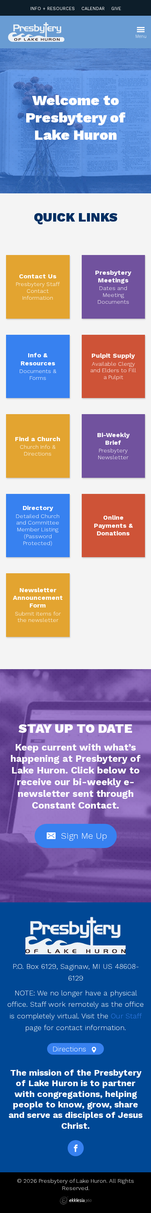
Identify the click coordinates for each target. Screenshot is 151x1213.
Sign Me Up (82, 836)
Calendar (93, 8)
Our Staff (126, 1016)
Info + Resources (52, 8)
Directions (70, 1049)
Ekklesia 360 (76, 1200)
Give (116, 8)
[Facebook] (76, 1148)
